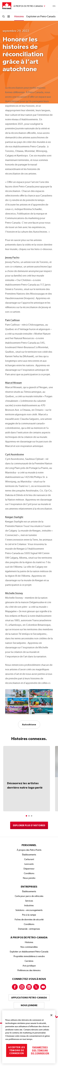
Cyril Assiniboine (14, 454)
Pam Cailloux (12, 320)
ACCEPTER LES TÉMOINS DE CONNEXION (16, 1050)
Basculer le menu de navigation (29, 6)
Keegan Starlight (14, 517)
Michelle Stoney (14, 593)
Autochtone (29, 724)
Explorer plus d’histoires (29, 825)
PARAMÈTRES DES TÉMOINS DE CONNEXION (40, 1050)
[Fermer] (51, 1015)
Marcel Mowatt (13, 382)
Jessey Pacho (12, 257)
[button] (26, 815)
